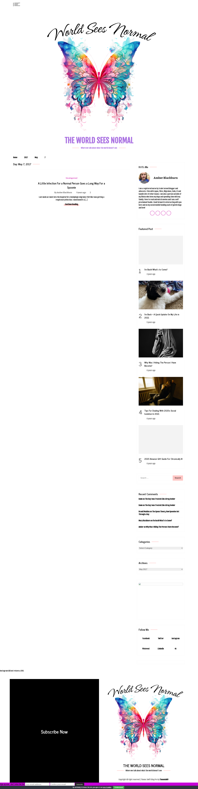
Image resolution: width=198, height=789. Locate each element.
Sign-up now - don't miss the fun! (12, 784)
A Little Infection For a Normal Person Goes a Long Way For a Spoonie (71, 185)
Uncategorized (71, 178)
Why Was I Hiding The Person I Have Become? (160, 364)
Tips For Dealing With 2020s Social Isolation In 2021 (160, 412)
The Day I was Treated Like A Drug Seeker (160, 499)
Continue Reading (71, 204)
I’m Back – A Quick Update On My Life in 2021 (161, 316)
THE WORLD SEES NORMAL (99, 140)
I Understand (118, 787)
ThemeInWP (164, 779)
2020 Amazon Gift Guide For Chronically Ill (163, 459)
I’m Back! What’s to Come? (156, 269)
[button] (178, 4)
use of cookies (107, 787)
